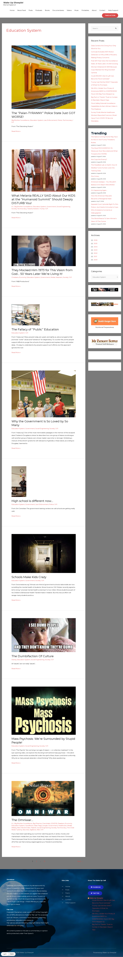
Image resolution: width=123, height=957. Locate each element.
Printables (85, 10)
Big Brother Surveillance (20, 120)
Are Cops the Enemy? (99, 159)
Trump (41, 209)
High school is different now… (32, 501)
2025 (95, 243)
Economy (22, 277)
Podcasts (38, 10)
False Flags (38, 825)
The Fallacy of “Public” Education (35, 329)
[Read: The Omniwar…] (43, 798)
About (94, 10)
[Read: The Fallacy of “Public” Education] (26, 315)
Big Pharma (37, 823)
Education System (36, 120)
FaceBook (29, 825)
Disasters (61, 823)
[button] (110, 15)
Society (14, 209)
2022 (95, 253)
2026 (95, 240)
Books (47, 10)
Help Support (113, 10)
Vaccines (26, 830)
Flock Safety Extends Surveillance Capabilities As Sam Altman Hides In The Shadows (104, 106)
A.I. (13, 206)
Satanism (59, 277)
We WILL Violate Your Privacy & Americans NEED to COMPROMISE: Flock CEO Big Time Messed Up (104, 91)
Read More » (16, 131)
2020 (95, 260)
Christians (15, 277)
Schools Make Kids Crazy (29, 577)
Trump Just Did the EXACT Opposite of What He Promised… (102, 908)
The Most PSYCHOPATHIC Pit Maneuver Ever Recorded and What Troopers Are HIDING (104, 151)
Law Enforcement (50, 120)
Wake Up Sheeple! (13, 2)
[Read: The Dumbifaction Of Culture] (44, 635)
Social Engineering (63, 206)
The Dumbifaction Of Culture (33, 656)
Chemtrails (46, 823)
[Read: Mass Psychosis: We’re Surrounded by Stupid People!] (44, 710)
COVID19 (54, 823)
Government (51, 206)
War (38, 830)
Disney (14, 660)
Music (76, 10)
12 (44, 861)
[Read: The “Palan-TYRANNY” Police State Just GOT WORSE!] (44, 77)
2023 (95, 250)
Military (14, 828)
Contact (102, 10)
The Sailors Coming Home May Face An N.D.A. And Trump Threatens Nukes (104, 139)
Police (60, 120)
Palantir (34, 828)
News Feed (21, 10)
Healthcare (62, 825)
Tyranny (19, 830)
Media (53, 277)
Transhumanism (33, 209)
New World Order (23, 828)
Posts (31, 10)
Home (12, 10)
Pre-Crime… (95, 176)
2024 (95, 247)
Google (45, 825)
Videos (69, 10)
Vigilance (33, 830)
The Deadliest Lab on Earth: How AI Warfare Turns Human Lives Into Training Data (104, 168)
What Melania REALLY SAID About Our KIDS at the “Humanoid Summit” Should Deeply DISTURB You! (43, 199)
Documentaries (58, 10)
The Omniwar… (22, 820)
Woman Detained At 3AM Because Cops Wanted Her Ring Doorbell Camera (104, 70)
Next (80, 861)
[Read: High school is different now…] (19, 481)
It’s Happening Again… (99, 190)
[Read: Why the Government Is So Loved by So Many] (44, 394)
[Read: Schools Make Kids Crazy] (44, 553)
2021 (95, 256)
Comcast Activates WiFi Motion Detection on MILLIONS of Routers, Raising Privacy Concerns (104, 54)
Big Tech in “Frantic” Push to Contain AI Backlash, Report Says (102, 927)
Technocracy (67, 120)
